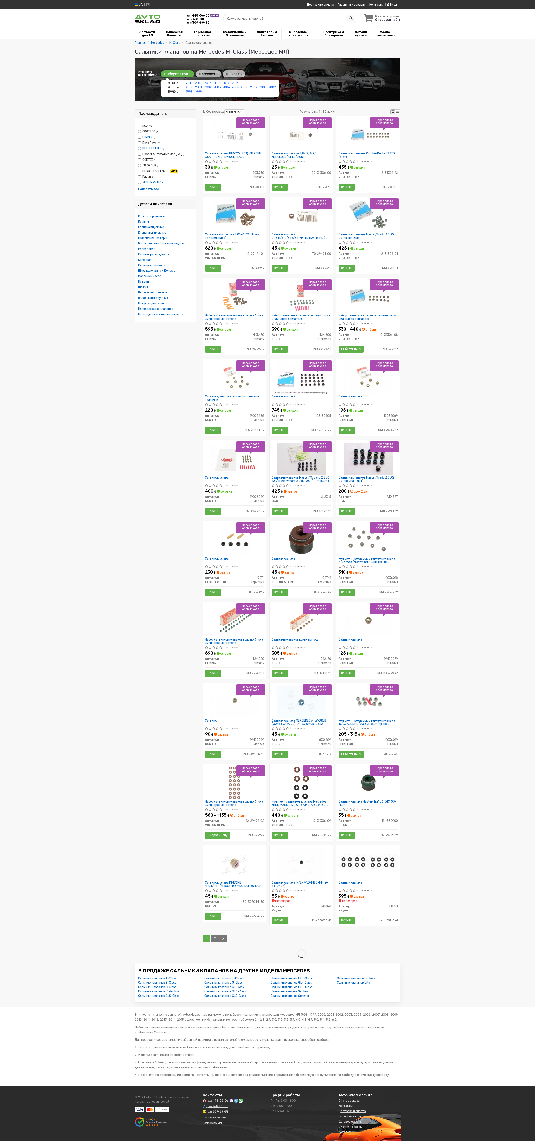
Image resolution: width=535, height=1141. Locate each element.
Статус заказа (349, 1100)
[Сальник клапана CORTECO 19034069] (368, 377)
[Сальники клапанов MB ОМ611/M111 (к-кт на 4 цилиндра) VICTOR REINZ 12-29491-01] (234, 215)
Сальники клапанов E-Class (223, 978)
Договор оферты (350, 1121)
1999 (198, 92)
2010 (189, 83)
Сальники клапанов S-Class (290, 991)
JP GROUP (150, 165)
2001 (198, 87)
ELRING (148, 137)
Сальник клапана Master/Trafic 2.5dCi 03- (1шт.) (367, 803)
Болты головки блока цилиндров (161, 243)
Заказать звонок (214, 1117)
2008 (263, 87)
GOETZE (149, 160)
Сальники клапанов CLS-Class (159, 996)
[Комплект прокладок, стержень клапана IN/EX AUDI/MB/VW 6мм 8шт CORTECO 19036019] (368, 701)
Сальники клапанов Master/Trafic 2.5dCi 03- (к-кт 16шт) (366, 236)
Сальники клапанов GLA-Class (225, 991)
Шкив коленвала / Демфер (156, 271)
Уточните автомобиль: (147, 73)
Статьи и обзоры (350, 1127)
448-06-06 (197, 15)
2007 (253, 87)
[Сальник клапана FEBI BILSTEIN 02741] (301, 539)
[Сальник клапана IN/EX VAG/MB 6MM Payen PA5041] (301, 863)
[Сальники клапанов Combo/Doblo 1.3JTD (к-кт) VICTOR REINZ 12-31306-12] (368, 134)
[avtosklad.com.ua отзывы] (151, 1122)
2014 (225, 83)
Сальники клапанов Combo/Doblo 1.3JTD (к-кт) (367, 155)
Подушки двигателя (152, 303)
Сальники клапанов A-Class (157, 978)
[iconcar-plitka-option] (392, 111)
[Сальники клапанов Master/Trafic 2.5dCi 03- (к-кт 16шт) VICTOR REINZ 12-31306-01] (368, 215)
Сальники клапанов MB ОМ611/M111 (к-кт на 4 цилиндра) (233, 236)
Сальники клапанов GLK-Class (291, 982)
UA (140, 4)
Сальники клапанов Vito (353, 982)
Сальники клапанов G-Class (223, 982)
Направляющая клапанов (155, 309)
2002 (208, 87)
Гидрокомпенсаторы (152, 238)
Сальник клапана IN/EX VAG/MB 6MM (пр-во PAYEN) (300, 884)
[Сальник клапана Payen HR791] (368, 861)
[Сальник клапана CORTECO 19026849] (234, 458)
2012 (207, 83)
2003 (217, 87)
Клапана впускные (151, 227)
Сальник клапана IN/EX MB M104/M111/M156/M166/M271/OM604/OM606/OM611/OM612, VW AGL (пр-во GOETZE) (234, 884)
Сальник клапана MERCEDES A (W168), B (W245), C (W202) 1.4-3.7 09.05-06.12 (299, 722)
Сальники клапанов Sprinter (290, 996)
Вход (393, 4)
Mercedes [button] (207, 74)
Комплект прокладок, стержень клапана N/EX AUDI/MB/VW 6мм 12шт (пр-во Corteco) (367, 560)
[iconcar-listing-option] (397, 111)
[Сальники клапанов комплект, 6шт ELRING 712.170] (301, 620)
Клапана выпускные (152, 232)
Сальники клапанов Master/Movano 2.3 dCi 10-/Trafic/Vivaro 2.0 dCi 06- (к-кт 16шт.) (301, 479)
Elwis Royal (151, 143)
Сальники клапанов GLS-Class (291, 987)
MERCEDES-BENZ (159, 171)
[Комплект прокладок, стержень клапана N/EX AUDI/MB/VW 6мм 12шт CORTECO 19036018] (368, 539)
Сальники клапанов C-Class (157, 987)
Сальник (211, 720)
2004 (226, 87)
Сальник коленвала (151, 265)
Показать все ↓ (149, 189)
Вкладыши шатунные (153, 298)
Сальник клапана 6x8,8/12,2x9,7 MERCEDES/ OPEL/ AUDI (294, 155)
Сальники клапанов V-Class (356, 978)
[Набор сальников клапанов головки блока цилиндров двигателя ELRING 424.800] (301, 296)
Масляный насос (149, 276)
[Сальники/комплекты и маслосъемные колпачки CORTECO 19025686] (234, 377)
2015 (235, 83)
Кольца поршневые (151, 216)
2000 (189, 87)
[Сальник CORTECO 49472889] (234, 701)
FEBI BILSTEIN (153, 148)
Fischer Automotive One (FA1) (163, 154)
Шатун (143, 287)
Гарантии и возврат (353, 1116)
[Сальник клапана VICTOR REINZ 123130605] (301, 377)
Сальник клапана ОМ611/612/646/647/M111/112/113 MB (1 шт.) (299, 236)
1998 (189, 92)
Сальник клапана (283, 396)
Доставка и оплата (320, 4)
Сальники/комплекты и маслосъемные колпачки (232, 398)
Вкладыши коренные (152, 292)
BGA (147, 126)
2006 (244, 87)
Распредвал (146, 249)
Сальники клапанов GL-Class (224, 987)
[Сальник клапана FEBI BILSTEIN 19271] (234, 539)
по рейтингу (233, 111)
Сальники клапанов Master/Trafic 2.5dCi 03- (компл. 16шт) (366, 479)
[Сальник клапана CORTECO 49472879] (368, 620)
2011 (198, 83)
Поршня (143, 222)
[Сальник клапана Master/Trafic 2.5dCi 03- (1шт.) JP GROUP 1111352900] (368, 782)
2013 (216, 83)
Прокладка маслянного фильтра (160, 314)
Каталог (344, 1132)
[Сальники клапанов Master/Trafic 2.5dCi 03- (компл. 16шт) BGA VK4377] (368, 458)
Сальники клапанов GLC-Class (225, 996)
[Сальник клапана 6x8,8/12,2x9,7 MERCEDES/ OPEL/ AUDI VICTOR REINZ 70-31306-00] (301, 134)
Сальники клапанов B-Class (157, 982)
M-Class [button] (233, 74)
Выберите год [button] (176, 74)
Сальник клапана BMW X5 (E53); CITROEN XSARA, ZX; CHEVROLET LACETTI (233, 155)
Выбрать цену (351, 349)
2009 (272, 87)
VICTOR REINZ (153, 182)
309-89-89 (197, 22)
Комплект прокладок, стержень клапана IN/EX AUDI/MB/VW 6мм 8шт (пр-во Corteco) (367, 722)
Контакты (376, 4)
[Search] (350, 18)
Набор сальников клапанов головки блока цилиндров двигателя (234, 317)
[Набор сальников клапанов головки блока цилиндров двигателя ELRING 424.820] (234, 620)
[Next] (223, 938)
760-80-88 (197, 19)
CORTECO (150, 131)
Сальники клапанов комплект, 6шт (296, 639)
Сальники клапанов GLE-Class (291, 978)
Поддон (143, 281)
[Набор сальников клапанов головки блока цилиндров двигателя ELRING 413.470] (234, 296)
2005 (235, 87)
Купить (213, 187)
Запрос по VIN (212, 1123)
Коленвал (145, 260)
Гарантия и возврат (352, 4)
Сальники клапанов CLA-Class (159, 991)
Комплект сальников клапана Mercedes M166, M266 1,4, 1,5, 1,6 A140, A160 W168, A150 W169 (299, 803)
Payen (148, 177)
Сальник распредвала (153, 254)
